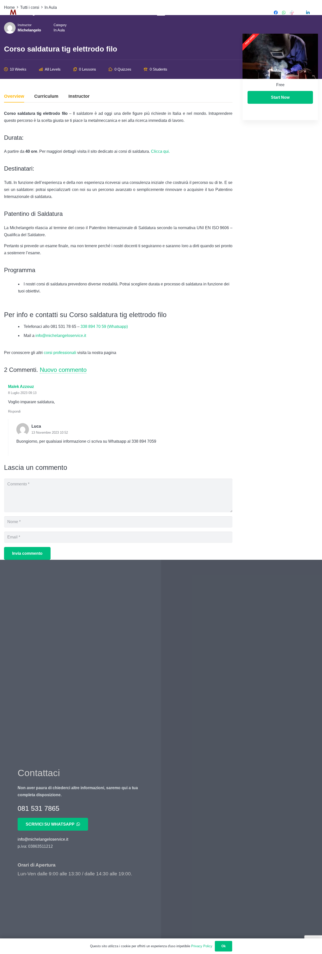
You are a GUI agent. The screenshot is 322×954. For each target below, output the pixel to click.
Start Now (280, 97)
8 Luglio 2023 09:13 (22, 393)
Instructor (79, 96)
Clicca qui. (161, 151)
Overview (14, 96)
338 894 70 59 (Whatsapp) (104, 326)
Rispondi (14, 411)
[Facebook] (276, 13)
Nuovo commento (63, 369)
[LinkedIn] (308, 13)
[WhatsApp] (284, 13)
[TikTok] (292, 13)
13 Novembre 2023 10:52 (49, 432)
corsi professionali (60, 352)
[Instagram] (300, 13)
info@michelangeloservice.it (60, 335)
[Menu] (161, 13)
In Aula (59, 30)
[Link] (26, 12)
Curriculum (46, 96)
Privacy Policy (201, 946)
